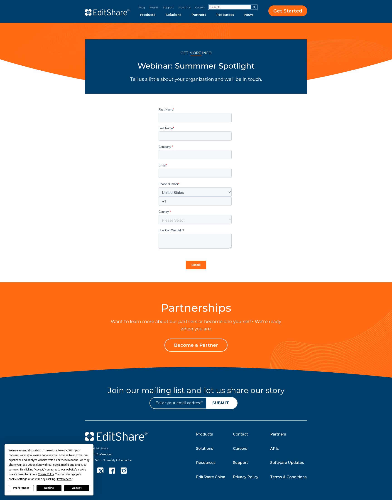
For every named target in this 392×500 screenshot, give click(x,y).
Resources (225, 15)
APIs (274, 448)
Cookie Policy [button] (46, 474)
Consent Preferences (98, 454)
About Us (184, 7)
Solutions (173, 15)
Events (153, 7)
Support (168, 7)
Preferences (21, 488)
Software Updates (287, 462)
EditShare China (210, 477)
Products (147, 15)
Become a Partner (196, 345)
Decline (49, 488)
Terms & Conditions (288, 477)
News (249, 15)
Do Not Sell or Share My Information (108, 460)
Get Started (287, 11)
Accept (77, 488)
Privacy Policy (245, 477)
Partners (199, 15)
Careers (200, 7)
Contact (240, 434)
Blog (142, 7)
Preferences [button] (64, 479)
